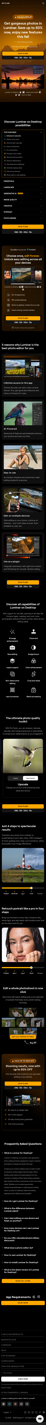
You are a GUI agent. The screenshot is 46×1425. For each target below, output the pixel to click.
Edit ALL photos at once (23, 1062)
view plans (23, 53)
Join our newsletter (12, 1369)
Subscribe (23, 1382)
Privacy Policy (6, 1390)
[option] (23, 793)
